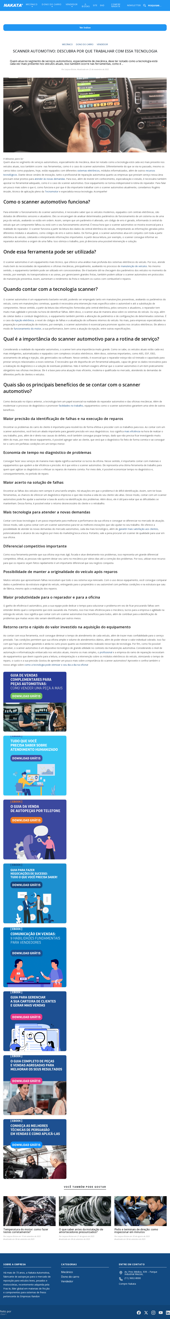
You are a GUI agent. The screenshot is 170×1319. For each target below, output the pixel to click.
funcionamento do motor (27, 328)
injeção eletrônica (24, 320)
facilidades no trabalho (71, 405)
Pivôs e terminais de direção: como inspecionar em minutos (136, 1230)
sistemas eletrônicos (88, 170)
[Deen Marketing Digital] (3, 1314)
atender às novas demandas (50, 178)
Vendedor (72, 4)
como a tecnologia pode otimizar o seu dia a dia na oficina (56, 664)
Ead (102, 5)
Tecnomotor (51, 191)
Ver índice (85, 27)
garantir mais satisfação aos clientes (138, 529)
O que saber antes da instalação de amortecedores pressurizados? (81, 1230)
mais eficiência (132, 431)
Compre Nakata (115, 5)
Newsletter (134, 5)
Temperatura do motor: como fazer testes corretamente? (25, 1230)
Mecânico (32, 4)
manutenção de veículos (134, 266)
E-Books (86, 5)
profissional (106, 652)
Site (95, 5)
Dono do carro (51, 4)
